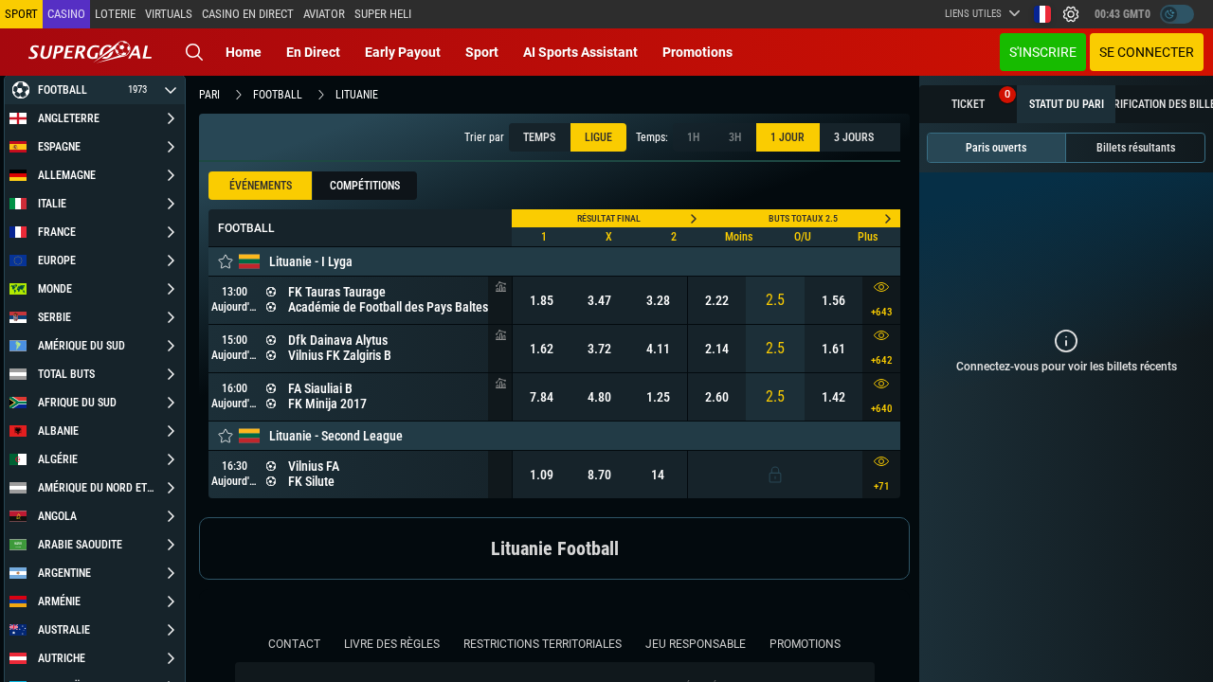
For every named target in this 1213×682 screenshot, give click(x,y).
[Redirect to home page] (90, 52)
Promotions (697, 52)
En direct (313, 52)
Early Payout (403, 52)
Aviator (324, 14)
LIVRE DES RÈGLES (392, 644)
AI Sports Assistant (580, 52)
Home (244, 52)
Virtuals (168, 14)
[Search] (194, 52)
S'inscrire (1043, 52)
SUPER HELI (382, 14)
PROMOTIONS (805, 644)
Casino (66, 14)
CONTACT (294, 644)
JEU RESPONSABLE (695, 644)
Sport (481, 52)
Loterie (115, 14)
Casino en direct (248, 14)
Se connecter (1146, 52)
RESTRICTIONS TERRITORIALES (542, 644)
